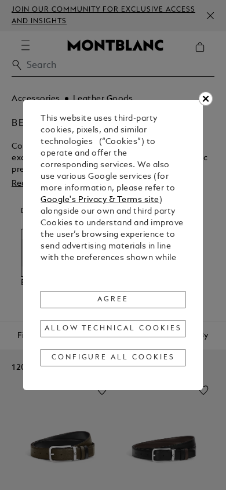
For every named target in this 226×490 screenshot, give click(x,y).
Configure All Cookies (113, 357)
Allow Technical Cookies (113, 328)
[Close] (206, 99)
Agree (113, 299)
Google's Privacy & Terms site (100, 200)
